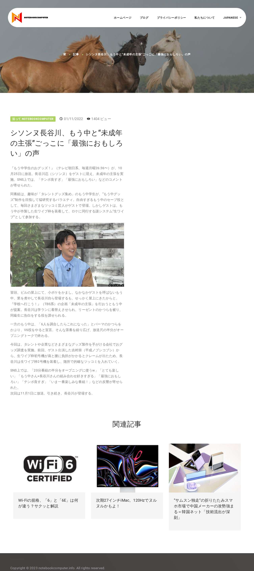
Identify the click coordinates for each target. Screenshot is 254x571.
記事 (76, 54)
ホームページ (122, 17)
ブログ (144, 17)
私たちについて (204, 17)
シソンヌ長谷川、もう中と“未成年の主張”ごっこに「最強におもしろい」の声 (138, 54)
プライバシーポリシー (171, 17)
